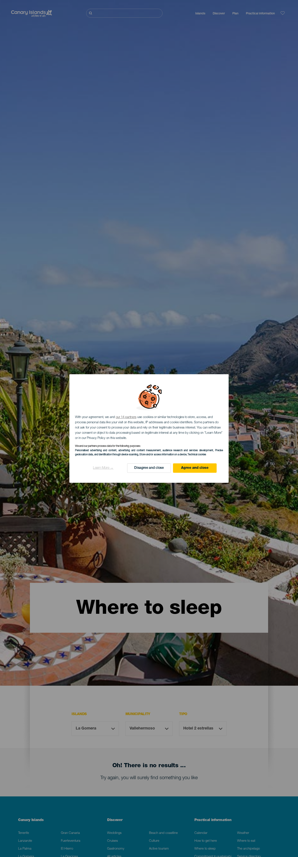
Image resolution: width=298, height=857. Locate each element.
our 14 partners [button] (126, 417)
